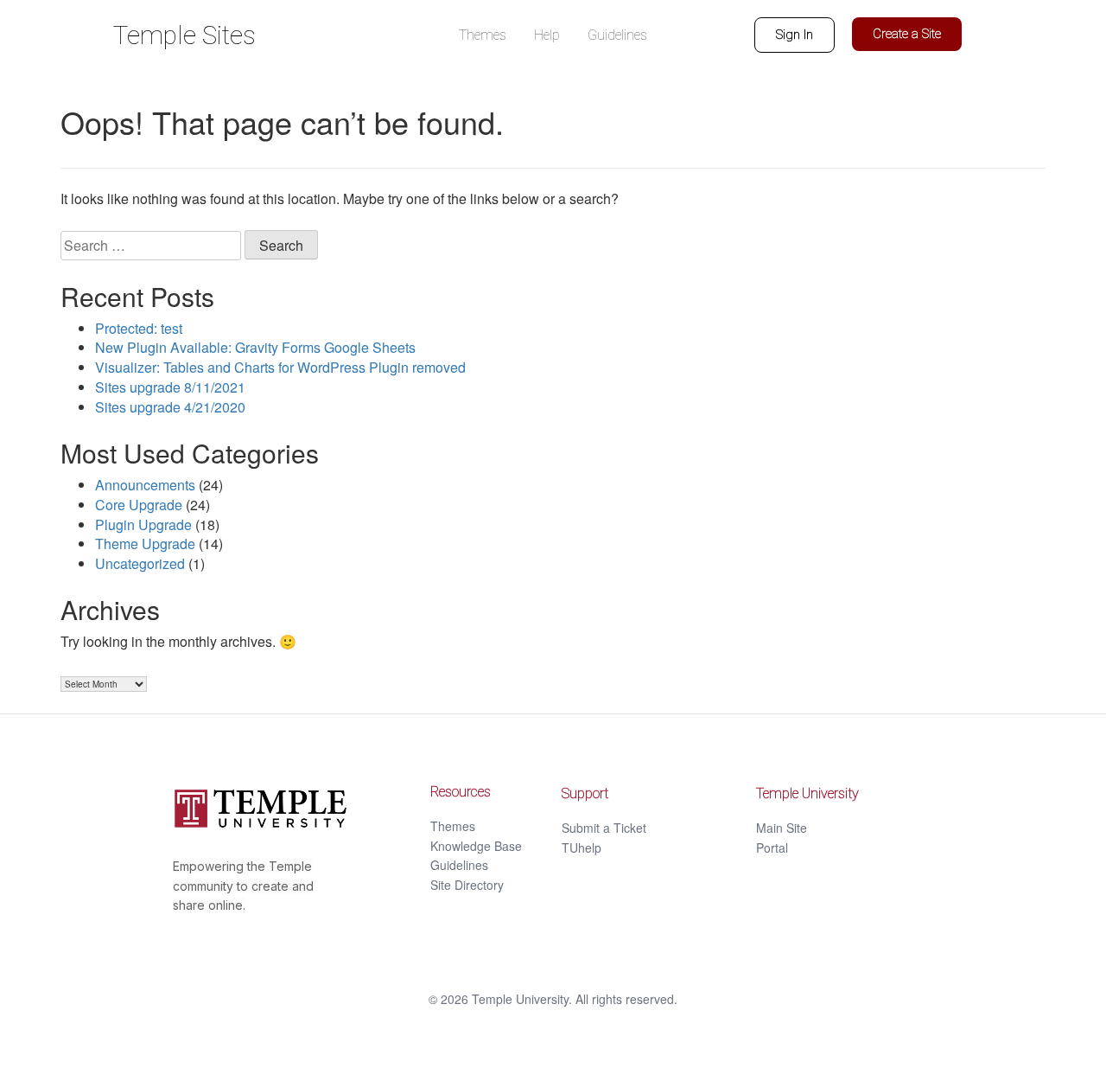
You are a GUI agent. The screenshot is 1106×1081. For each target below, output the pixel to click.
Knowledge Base (476, 845)
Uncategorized (140, 563)
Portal (772, 847)
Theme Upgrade (145, 543)
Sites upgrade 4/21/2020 (170, 407)
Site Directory (467, 884)
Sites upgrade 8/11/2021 (170, 387)
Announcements (145, 485)
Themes (452, 826)
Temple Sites (184, 35)
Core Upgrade (138, 505)
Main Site (781, 827)
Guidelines (459, 864)
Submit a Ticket (604, 827)
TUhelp (581, 847)
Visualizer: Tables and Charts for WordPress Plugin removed (280, 367)
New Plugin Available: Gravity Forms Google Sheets (255, 347)
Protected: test (138, 328)
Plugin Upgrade (143, 524)
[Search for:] (150, 245)
